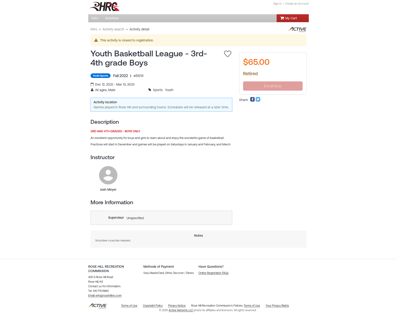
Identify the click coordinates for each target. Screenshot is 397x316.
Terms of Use (252, 305)
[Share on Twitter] (258, 101)
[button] (227, 53)
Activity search (113, 29)
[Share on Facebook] (252, 101)
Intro (94, 29)
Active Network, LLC (181, 310)
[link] (108, 175)
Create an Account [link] (297, 3)
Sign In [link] (277, 3)
